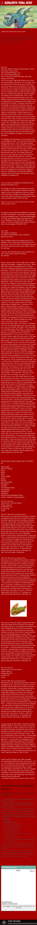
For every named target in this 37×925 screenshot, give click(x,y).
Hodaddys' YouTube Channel (9, 903)
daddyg (18, 870)
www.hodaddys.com (7, 902)
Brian (8, 906)
